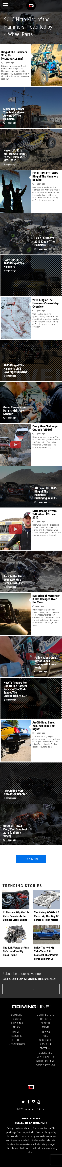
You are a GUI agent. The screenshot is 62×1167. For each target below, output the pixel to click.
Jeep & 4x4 (16, 1023)
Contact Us (45, 1019)
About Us (45, 1044)
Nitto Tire (29, 1109)
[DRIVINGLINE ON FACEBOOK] (28, 1101)
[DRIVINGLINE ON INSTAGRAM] (33, 1101)
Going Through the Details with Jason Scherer (14, 410)
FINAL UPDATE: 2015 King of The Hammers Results (45, 176)
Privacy (45, 1031)
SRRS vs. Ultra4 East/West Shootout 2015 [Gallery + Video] (15, 831)
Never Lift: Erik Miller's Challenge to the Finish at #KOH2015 (14, 155)
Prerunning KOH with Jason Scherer (15, 792)
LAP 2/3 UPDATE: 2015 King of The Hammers (44, 241)
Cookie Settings (45, 1065)
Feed (45, 1035)
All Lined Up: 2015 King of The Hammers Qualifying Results (45, 493)
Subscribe (31, 989)
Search (45, 1023)
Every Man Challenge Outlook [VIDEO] (45, 427)
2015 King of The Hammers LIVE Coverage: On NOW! (15, 368)
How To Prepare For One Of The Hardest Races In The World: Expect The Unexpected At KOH (15, 689)
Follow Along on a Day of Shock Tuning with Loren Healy (45, 662)
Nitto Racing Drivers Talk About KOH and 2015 (44, 514)
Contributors (45, 1014)
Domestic (16, 1014)
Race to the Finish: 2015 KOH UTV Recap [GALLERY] (15, 579)
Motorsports (17, 1044)
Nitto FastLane (45, 1061)
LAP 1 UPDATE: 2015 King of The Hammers (14, 263)
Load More (31, 859)
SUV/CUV (16, 1019)
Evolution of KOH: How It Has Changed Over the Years (46, 599)
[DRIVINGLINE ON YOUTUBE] (38, 1101)
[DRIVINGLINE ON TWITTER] (23, 1101)
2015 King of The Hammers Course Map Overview (45, 303)
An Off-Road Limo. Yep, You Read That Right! (43, 725)
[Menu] (5, 5)
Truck (16, 1027)
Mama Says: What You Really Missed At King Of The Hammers (14, 114)
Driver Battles (45, 1056)
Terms (45, 1027)
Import (16, 1031)
